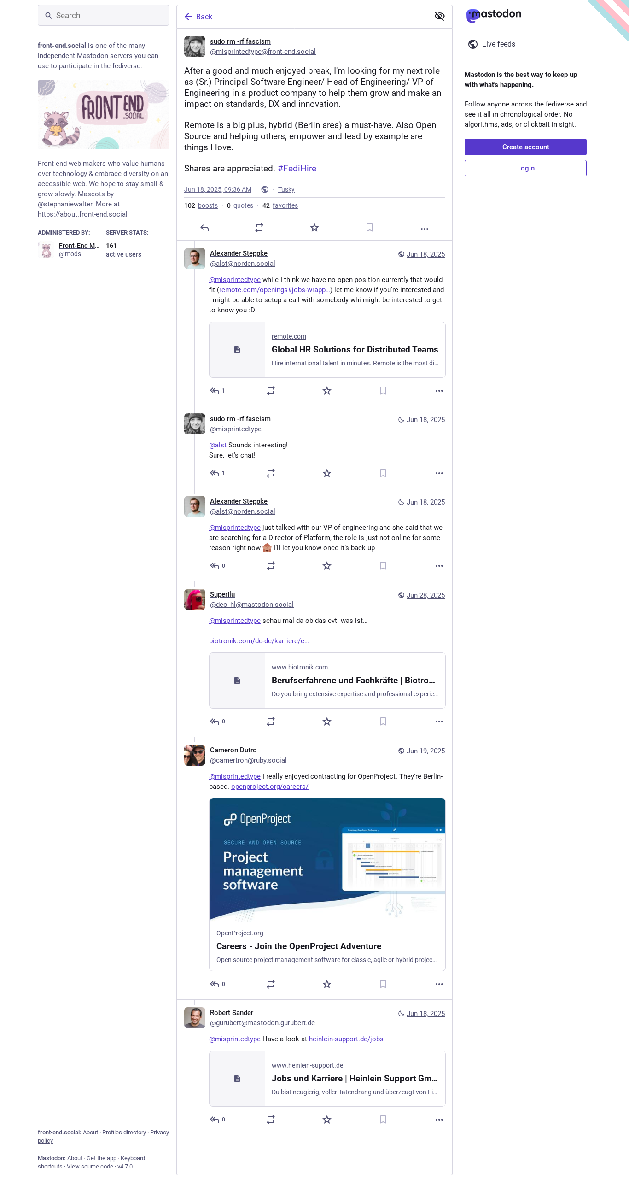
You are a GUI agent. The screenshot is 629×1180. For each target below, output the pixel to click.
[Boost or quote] (259, 227)
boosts (201, 205)
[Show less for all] (439, 16)
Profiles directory (124, 1132)
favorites (280, 205)
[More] (424, 229)
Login (526, 168)
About (90, 1132)
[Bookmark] (369, 227)
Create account (525, 147)
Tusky (286, 189)
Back (204, 16)
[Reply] (204, 227)
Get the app (101, 1158)
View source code (90, 1166)
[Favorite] (314, 227)
